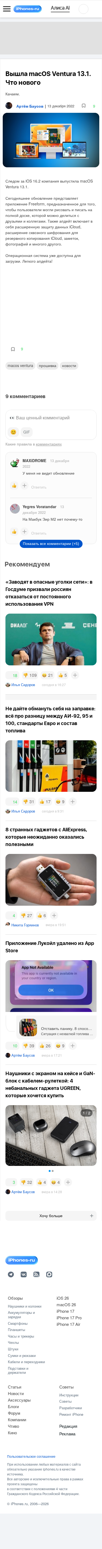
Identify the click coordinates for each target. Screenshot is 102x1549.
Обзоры (15, 1298)
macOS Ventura (20, 365)
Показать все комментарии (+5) (51, 543)
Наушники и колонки (24, 1306)
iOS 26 (63, 1298)
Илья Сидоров (23, 684)
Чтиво (13, 1426)
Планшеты (16, 1329)
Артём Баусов (23, 1055)
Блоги (13, 1406)
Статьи (14, 1387)
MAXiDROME (34, 460)
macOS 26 (66, 1304)
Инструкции (68, 1395)
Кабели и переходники (26, 1361)
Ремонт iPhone (71, 1414)
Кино (12, 1432)
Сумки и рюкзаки (22, 1355)
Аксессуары (19, 1400)
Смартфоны (17, 1323)
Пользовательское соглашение (31, 1456)
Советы (66, 1387)
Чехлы (13, 1342)
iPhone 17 (65, 1311)
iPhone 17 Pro (69, 1317)
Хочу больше (51, 1216)
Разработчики (70, 1407)
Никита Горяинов (25, 924)
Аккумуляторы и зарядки (21, 1314)
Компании (17, 1419)
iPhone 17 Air (68, 1324)
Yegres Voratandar (39, 506)
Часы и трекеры (21, 1336)
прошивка (47, 365)
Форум (14, 1413)
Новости (69, 365)
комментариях (49, 444)
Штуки (13, 1348)
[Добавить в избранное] (84, 106)
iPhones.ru (19, 1503)
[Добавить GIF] (27, 432)
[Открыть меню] (7, 9)
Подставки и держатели (18, 1370)
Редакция (68, 1426)
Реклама (67, 1433)
